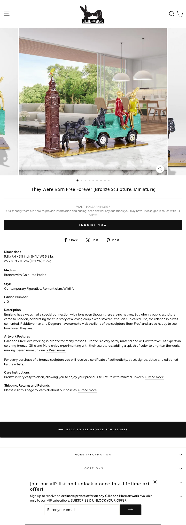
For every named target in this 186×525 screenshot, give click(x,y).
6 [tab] (97, 181)
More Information (93, 454)
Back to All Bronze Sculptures (96, 429)
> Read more (56, 350)
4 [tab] (90, 181)
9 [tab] (109, 181)
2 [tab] (82, 181)
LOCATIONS (93, 468)
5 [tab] (94, 181)
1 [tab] (78, 181)
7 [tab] (101, 181)
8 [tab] (105, 181)
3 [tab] (86, 181)
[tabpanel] (93, 102)
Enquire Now (93, 225)
